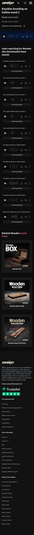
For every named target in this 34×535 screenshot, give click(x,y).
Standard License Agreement (12, 26)
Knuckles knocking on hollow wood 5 (14, 145)
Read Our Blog (6, 468)
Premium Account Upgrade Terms (12, 408)
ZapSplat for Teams (8, 452)
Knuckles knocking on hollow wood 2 (14, 11)
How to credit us (7, 449)
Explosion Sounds (7, 497)
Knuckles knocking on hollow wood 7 (14, 178)
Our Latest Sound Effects (9, 482)
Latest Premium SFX (8, 456)
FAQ (3, 445)
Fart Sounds (5, 501)
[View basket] (25, 3)
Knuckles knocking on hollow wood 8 (14, 195)
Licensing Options (17, 71)
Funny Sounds (6, 486)
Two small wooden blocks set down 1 (14, 128)
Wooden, (5, 17)
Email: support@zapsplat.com (12, 384)
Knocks (15, 17)
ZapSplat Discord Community (10, 464)
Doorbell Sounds (7, 493)
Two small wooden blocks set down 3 (14, 94)
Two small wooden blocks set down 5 (14, 78)
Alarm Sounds (6, 512)
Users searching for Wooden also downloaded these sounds (16, 52)
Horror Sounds (6, 509)
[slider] (13, 36)
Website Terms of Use (8, 415)
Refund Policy (6, 411)
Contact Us (5, 441)
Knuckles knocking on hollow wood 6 (14, 161)
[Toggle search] (18, 3)
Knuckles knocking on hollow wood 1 (14, 61)
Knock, (10, 17)
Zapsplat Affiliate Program (10, 471)
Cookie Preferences (7, 427)
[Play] (4, 36)
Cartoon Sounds (7, 520)
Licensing (5, 404)
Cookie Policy (6, 423)
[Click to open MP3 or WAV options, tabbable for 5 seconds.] (22, 36)
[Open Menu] (30, 3)
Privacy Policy (6, 419)
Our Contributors (7, 460)
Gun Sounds (5, 489)
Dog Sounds (5, 505)
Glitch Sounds (6, 516)
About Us (4, 437)
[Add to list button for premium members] (27, 36)
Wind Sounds (6, 524)
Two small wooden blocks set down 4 (14, 111)
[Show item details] (30, 36)
